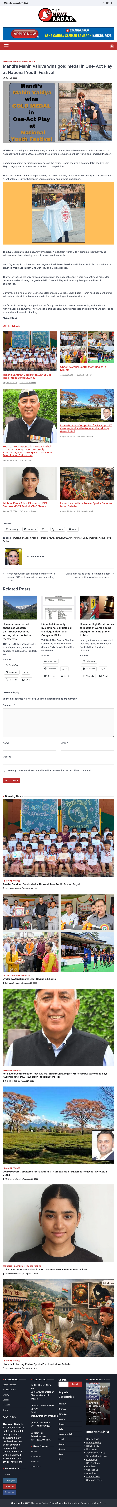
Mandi (25, 61)
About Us (35, 1461)
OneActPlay (75, 537)
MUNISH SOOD (26, 460)
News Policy (36, 1456)
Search (62, 1379)
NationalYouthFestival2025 (54, 537)
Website (7, 756)
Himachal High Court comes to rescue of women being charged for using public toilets (97, 630)
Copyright (91, 1459)
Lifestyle (7, 1395)
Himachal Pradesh (12, 61)
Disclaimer (91, 1449)
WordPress (99, 1503)
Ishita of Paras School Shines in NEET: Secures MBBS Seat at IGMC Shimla (25, 505)
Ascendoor (73, 1503)
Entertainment (9, 1385)
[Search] (112, 46)
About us (91, 1473)
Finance (6, 1405)
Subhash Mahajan (84, 375)
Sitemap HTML (94, 1480)
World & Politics (9, 1390)
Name (7, 743)
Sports (6, 1400)
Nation (32, 61)
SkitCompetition (91, 537)
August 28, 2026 (67, 511)
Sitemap (34, 1451)
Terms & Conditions (96, 1456)
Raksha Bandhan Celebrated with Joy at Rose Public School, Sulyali (27, 376)
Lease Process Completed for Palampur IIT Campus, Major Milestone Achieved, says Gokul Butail (86, 428)
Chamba (7, 976)
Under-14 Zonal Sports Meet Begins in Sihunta (83, 368)
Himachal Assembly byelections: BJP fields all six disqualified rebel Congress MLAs (56, 630)
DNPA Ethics (93, 1463)
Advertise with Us (95, 1452)
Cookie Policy (93, 1439)
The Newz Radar (39, 1503)
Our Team (91, 1466)
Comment (9, 705)
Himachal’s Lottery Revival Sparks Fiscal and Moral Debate (86, 505)
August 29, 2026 (10, 383)
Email (64, 743)
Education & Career (13, 1266)
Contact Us (36, 1466)
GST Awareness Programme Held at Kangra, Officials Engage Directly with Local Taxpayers (98, 1399)
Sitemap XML (93, 1476)
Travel (5, 1410)
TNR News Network (28, 383)
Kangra (93, 1383)
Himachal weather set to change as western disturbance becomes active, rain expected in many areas (17, 631)
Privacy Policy (93, 1442)
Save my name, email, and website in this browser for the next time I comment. (49, 770)
